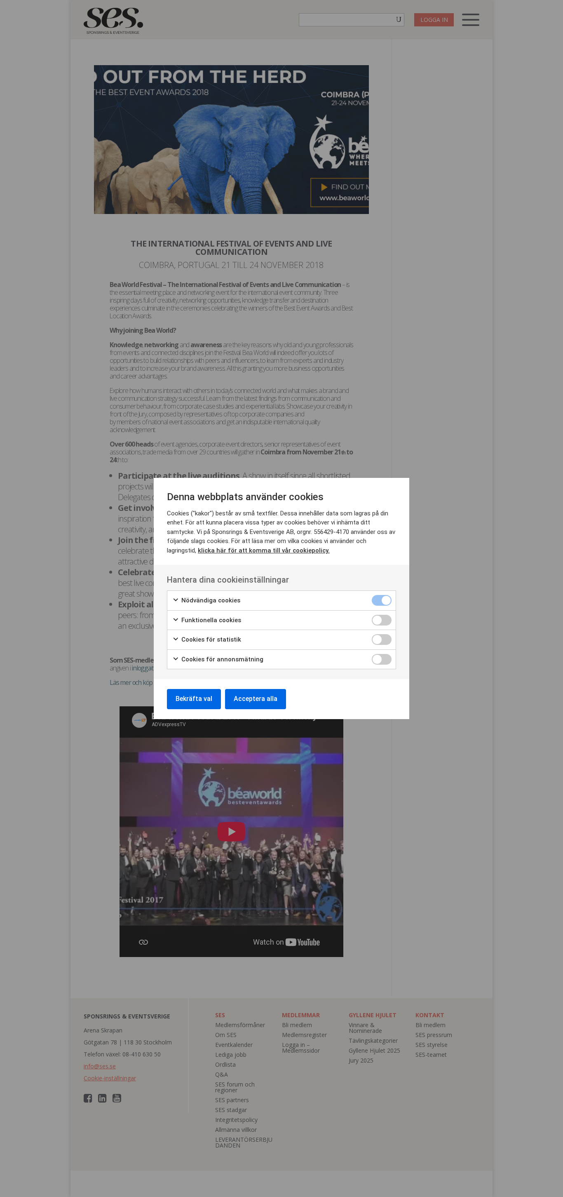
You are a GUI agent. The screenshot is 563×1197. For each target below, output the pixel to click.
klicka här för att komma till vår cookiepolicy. (264, 550)
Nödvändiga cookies (210, 600)
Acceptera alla (255, 699)
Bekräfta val (194, 699)
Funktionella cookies (210, 620)
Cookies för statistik (210, 639)
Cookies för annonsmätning (221, 659)
